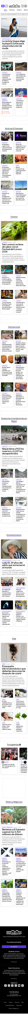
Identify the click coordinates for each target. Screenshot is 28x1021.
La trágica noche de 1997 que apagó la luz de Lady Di (8, 765)
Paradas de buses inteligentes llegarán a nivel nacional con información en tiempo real (7, 198)
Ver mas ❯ (14, 961)
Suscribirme (14, 946)
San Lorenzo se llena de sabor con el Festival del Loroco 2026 (12, 248)
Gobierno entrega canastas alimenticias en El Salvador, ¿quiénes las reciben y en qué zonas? (20, 898)
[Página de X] (9, 986)
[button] (25, 762)
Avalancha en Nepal (11, 14)
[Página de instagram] (12, 986)
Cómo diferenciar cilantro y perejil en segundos (19, 728)
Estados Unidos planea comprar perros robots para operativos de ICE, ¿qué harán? (21, 347)
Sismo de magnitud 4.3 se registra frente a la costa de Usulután (21, 148)
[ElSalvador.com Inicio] (14, 6)
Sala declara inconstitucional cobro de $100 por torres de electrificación (21, 197)
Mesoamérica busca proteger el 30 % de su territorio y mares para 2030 (7, 399)
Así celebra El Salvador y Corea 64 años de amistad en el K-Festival (6, 593)
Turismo (19, 10)
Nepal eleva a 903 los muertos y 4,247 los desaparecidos (13, 451)
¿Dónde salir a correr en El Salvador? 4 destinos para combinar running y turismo (20, 307)
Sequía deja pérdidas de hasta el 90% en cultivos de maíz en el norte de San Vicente (7, 897)
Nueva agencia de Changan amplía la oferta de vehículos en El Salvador (7, 105)
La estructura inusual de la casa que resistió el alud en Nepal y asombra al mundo (6, 79)
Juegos (23, 14)
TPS (19, 14)
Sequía (3, 14)
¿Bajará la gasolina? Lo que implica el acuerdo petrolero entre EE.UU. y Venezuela (20, 400)
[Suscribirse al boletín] (3, 6)
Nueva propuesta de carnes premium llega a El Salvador (21, 170)
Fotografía (5, 762)
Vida (17, 165)
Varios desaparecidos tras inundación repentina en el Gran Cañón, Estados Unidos (7, 347)
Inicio (5, 10)
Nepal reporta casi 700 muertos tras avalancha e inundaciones (6, 513)
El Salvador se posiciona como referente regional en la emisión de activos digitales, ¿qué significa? (6, 868)
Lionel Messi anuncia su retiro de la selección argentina (20, 104)
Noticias (11, 10)
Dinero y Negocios (14, 1008)
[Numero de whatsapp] (15, 986)
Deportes (19, 99)
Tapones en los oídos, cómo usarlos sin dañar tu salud (6, 727)
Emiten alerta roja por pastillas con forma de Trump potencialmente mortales (7, 371)
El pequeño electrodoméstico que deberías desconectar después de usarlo (14, 670)
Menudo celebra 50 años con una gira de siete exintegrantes (20, 593)
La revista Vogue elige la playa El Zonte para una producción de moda (13, 44)
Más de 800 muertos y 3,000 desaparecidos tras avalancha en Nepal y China (7, 486)
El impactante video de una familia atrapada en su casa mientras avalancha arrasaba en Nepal (20, 515)
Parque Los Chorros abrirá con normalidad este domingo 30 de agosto (7, 281)
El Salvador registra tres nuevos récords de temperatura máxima (7, 148)
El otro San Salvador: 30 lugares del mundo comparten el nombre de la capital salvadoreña (6, 618)
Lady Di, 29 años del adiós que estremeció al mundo (13, 565)
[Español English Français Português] (25, 6)
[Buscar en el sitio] (6, 6)
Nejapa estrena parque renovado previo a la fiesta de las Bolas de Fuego (21, 281)
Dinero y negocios (4, 99)
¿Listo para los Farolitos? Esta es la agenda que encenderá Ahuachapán (7, 306)
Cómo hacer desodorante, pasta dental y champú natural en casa (21, 704)
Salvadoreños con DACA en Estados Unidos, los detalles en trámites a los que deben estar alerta (20, 373)
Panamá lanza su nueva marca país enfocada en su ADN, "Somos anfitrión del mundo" (21, 866)
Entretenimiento (7, 39)
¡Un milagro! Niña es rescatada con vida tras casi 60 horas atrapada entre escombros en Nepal (21, 487)
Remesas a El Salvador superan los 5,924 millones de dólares (13, 832)
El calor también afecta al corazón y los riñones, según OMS (7, 704)
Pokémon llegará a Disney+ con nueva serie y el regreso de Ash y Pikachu (21, 617)
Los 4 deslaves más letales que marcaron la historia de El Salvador (21, 77)
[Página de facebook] (5, 986)
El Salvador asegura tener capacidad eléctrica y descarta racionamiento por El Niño (6, 172)
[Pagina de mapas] (22, 6)
